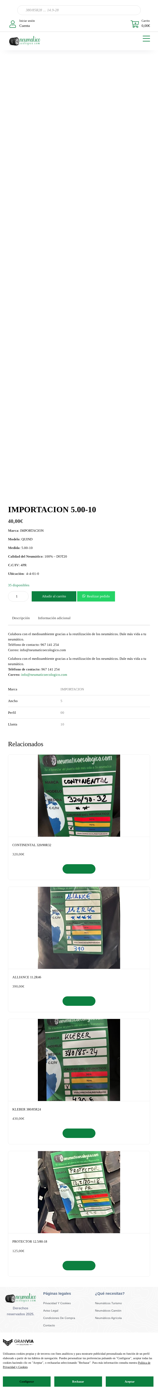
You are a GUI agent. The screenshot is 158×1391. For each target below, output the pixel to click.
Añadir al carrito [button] (79, 869)
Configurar (27, 1381)
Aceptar (130, 1381)
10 (62, 724)
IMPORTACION (72, 689)
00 (62, 713)
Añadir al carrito (54, 596)
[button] (96, 596)
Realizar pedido (98, 596)
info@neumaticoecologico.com (44, 675)
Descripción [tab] (21, 618)
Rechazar (78, 1381)
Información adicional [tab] (54, 618)
